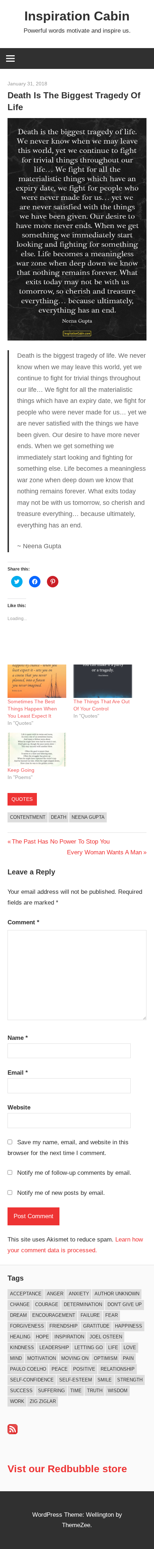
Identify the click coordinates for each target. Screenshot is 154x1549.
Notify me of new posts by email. (61, 1192)
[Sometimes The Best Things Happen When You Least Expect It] (37, 681)
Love (130, 1347)
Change (20, 1304)
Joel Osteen (106, 1336)
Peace (60, 1369)
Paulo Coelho (28, 1369)
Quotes (22, 799)
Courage (46, 1304)
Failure (90, 1315)
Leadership (54, 1347)
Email (18, 1072)
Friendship (63, 1326)
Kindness (22, 1347)
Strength (130, 1380)
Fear (111, 1315)
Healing (20, 1336)
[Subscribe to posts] (13, 1432)
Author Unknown (117, 1293)
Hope (42, 1336)
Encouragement (53, 1315)
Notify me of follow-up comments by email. (74, 1172)
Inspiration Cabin (77, 16)
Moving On (74, 1358)
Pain (128, 1358)
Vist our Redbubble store (67, 1468)
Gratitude (96, 1326)
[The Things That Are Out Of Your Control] (102, 681)
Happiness (128, 1326)
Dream (18, 1315)
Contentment (27, 817)
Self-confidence (32, 1380)
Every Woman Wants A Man (104, 852)
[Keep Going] (37, 749)
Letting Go (88, 1347)
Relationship (118, 1369)
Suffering (51, 1390)
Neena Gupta (88, 817)
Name (18, 1037)
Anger (55, 1293)
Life (113, 1347)
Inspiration (69, 1336)
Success (21, 1390)
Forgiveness (27, 1326)
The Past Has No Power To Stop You (60, 841)
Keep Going (21, 770)
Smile (104, 1380)
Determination (83, 1304)
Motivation (41, 1358)
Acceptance (26, 1293)
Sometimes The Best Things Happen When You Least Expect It (32, 709)
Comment (23, 922)
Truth (94, 1390)
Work (17, 1401)
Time (76, 1390)
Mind (16, 1358)
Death (58, 817)
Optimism (105, 1358)
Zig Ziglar (43, 1401)
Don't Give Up (124, 1304)
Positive (84, 1369)
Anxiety (79, 1293)
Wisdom (117, 1390)
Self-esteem (75, 1380)
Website (19, 1107)
